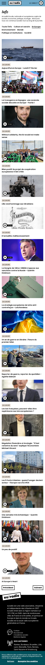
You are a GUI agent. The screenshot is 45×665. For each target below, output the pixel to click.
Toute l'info (7, 27)
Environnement (8, 30)
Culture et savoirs (22, 27)
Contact (16, 631)
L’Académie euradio (21, 635)
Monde (20, 30)
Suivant (38, 587)
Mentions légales (20, 637)
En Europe (36, 27)
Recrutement (18, 633)
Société (27, 33)
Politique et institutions (12, 33)
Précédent (8, 587)
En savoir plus (15, 658)
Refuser (10, 661)
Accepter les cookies (28, 661)
